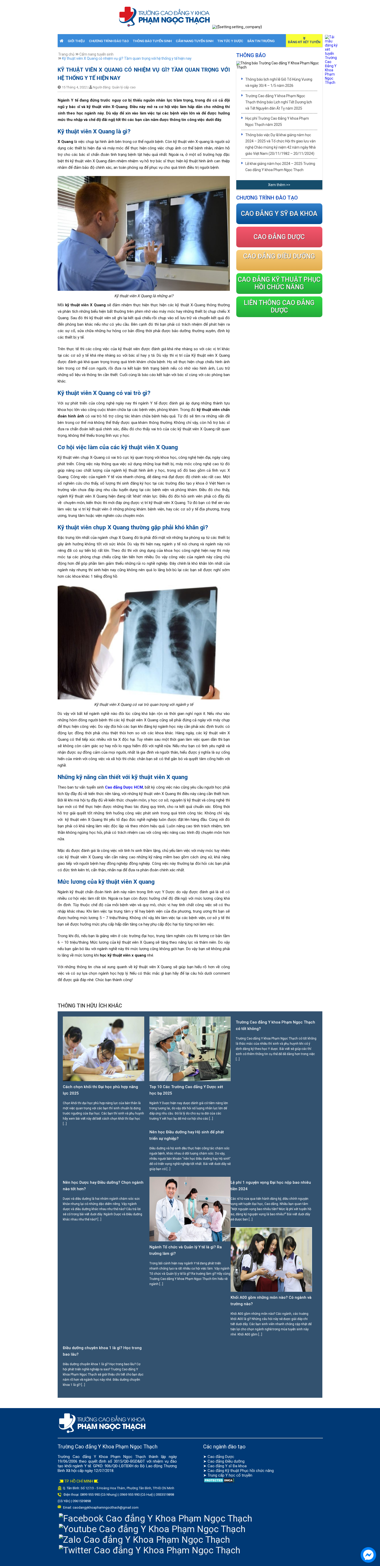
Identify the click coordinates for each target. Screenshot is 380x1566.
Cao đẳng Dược (221, 1456)
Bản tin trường (261, 41)
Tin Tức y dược (230, 41)
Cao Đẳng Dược (279, 237)
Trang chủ (66, 54)
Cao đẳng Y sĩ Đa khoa (227, 1466)
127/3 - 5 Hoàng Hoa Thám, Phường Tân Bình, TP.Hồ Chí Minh (129, 1488)
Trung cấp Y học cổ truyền (230, 1475)
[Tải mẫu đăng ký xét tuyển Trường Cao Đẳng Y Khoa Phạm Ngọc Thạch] (331, 82)
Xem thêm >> (279, 185)
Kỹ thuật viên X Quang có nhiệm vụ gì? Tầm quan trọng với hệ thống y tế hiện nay (127, 58)
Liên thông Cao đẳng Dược (279, 306)
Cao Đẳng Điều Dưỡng (279, 256)
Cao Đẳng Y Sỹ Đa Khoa (279, 213)
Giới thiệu (76, 41)
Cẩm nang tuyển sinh (194, 41)
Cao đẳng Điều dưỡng (226, 1461)
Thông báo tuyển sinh (152, 41)
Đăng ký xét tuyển (304, 42)
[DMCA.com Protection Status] (219, 1481)
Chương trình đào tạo (109, 41)
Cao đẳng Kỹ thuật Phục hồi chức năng (241, 1470)
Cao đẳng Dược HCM (124, 787)
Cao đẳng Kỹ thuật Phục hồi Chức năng (279, 283)
